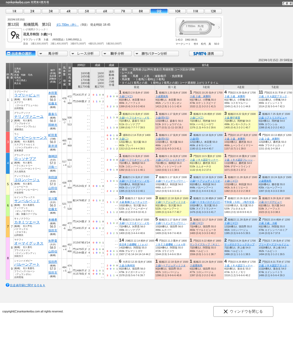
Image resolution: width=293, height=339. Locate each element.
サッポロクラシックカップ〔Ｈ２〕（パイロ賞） (252, 244)
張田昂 (52, 262)
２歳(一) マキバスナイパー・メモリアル (212, 202)
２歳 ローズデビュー (270, 202)
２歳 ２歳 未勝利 (200, 96)
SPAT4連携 (206, 53)
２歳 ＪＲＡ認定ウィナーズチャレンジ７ (213, 159)
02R (32, 11)
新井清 (52, 146)
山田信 (52, 188)
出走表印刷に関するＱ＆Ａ (27, 285)
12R (213, 11)
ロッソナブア (25, 159)
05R (86, 11)
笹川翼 (52, 198)
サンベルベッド (27, 201)
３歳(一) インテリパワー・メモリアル (176, 180)
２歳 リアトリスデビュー (273, 117)
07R (123, 11)
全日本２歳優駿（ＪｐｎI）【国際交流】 (142, 244)
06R (105, 11)
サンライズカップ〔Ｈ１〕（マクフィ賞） (214, 244)
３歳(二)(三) (126, 96)
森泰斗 (52, 114)
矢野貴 (52, 241)
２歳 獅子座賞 (232, 117)
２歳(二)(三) (196, 117)
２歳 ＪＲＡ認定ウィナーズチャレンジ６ (247, 265)
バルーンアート (27, 264)
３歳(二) (123, 138)
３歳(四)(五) (162, 117)
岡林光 (52, 125)
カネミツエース (27, 222)
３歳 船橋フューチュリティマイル (138, 202)
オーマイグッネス (28, 243)
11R (195, 11)
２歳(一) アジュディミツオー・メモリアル (214, 180)
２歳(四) (194, 138)
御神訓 (52, 156)
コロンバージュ (27, 180)
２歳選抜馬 (265, 180)
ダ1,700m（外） (67, 24)
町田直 (52, 135)
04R (68, 11)
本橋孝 (52, 219)
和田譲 (52, 177)
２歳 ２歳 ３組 (268, 223)
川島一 (52, 167)
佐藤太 (52, 103)
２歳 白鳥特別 (127, 265)
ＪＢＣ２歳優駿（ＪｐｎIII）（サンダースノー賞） (184, 244)
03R (50, 11)
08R (141, 11)
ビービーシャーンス (30, 138)
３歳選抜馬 (161, 96)
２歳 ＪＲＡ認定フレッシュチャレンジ (246, 159)
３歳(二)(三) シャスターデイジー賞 (175, 159)
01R (14, 11)
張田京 (52, 230)
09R (159, 11)
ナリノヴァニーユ (28, 117)
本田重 (52, 93)
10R (177, 11)
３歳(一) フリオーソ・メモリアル (138, 117)
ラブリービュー (27, 95)
